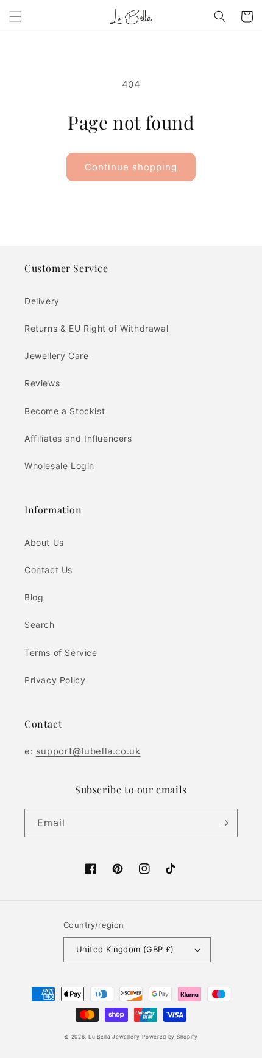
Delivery (42, 301)
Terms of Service (60, 652)
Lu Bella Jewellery (114, 1037)
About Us (44, 542)
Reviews (42, 383)
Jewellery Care (56, 355)
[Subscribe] (223, 823)
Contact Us (48, 570)
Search (39, 624)
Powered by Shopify (170, 1037)
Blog (33, 597)
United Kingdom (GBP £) (125, 949)
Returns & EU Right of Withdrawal (96, 328)
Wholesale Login (59, 466)
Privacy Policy (54, 680)
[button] (15, 16)
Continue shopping (131, 167)
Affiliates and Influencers (78, 438)
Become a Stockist (64, 411)
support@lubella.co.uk (88, 751)
